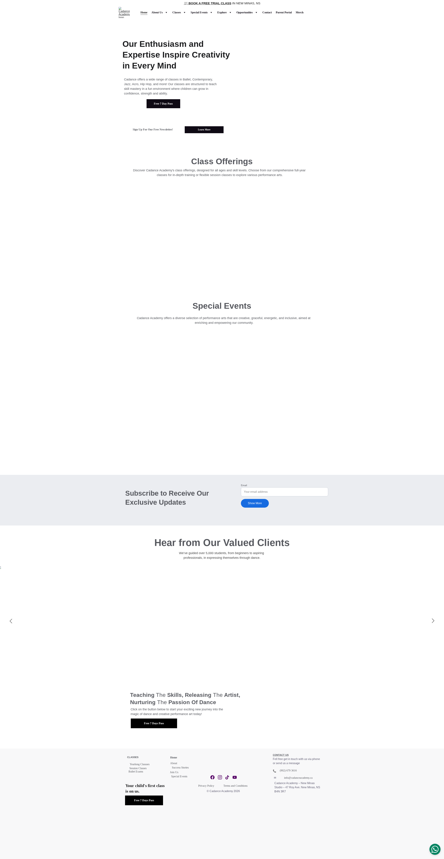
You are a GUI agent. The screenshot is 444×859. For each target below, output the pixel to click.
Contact (267, 12)
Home (143, 12)
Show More (255, 503)
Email (244, 485)
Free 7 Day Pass (163, 103)
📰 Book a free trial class (207, 3)
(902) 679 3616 (288, 770)
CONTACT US (281, 755)
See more (140, 261)
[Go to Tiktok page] (227, 777)
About (173, 763)
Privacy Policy (206, 785)
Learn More (204, 129)
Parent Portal (284, 12)
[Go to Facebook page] (212, 777)
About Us (157, 12)
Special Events (199, 12)
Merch (300, 12)
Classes (176, 12)
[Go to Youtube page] (235, 777)
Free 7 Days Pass (154, 723)
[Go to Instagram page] (220, 777)
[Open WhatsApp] (435, 849)
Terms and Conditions (235, 785)
